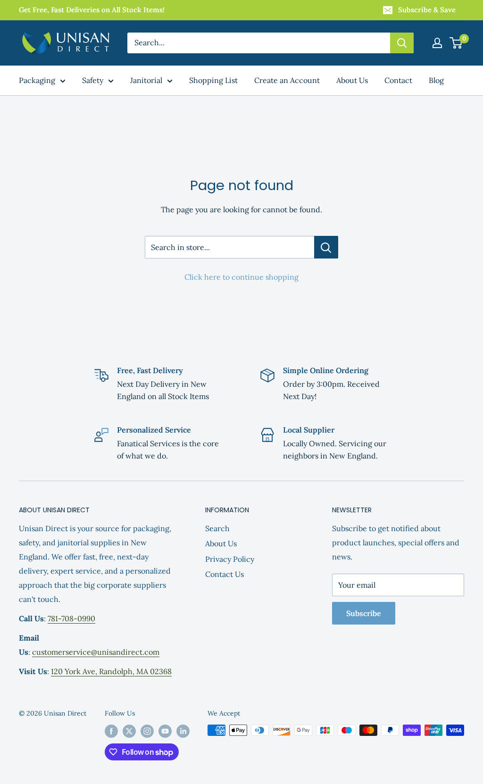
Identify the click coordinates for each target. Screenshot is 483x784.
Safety (92, 80)
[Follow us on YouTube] (165, 731)
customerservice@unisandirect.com (95, 652)
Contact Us (224, 574)
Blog (436, 80)
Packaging (37, 80)
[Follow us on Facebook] (111, 731)
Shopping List (213, 80)
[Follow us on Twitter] (129, 731)
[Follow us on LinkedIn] (183, 731)
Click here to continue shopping (241, 277)
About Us (352, 80)
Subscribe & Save (427, 9)
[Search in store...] (326, 247)
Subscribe (363, 613)
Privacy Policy (229, 559)
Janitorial (146, 80)
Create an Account (287, 80)
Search (217, 528)
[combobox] (258, 43)
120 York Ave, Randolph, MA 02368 (111, 671)
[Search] (402, 43)
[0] (456, 43)
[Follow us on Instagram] (147, 731)
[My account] (437, 43)
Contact (398, 80)
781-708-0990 (71, 618)
